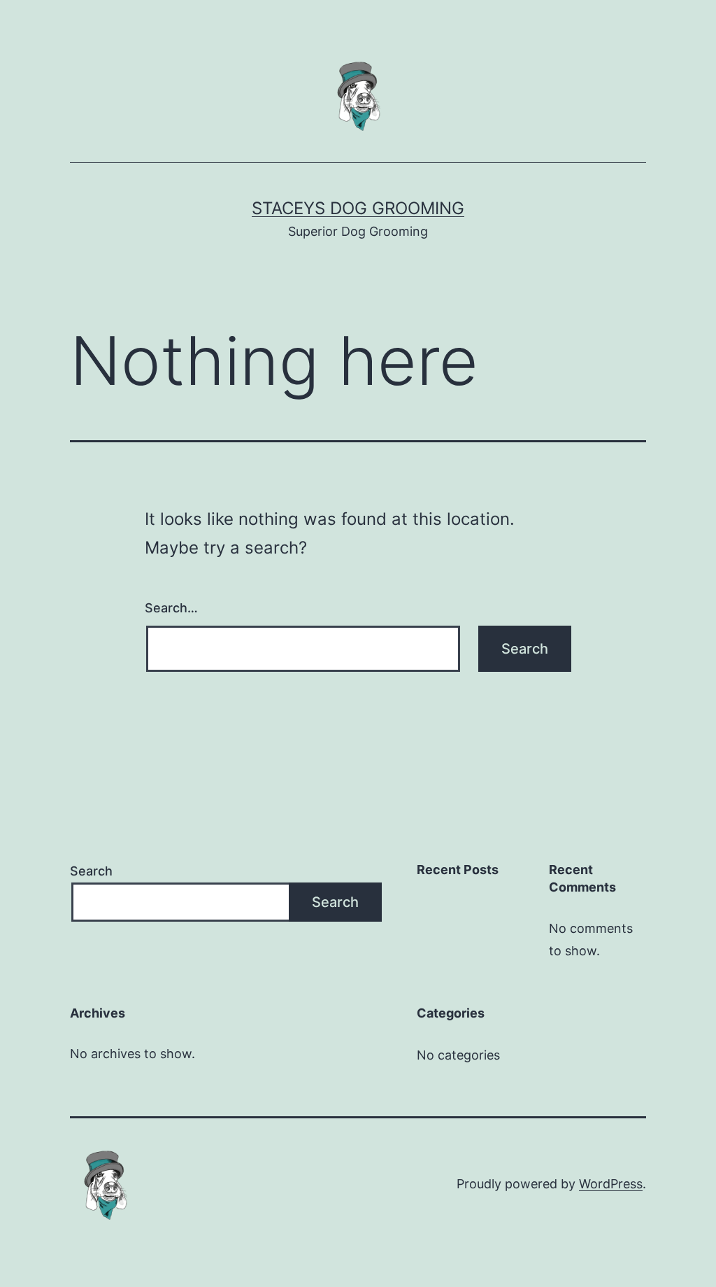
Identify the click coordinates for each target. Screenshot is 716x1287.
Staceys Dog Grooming (358, 208)
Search (91, 871)
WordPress (611, 1183)
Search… (171, 607)
